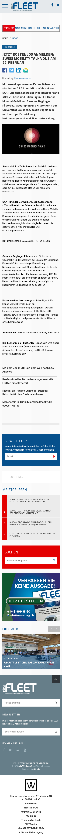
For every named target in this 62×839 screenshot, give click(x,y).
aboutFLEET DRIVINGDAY (31, 828)
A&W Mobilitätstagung (31, 832)
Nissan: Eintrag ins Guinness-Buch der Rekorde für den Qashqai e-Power (31, 523)
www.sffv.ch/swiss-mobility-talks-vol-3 (38, 332)
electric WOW (31, 807)
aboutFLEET (31, 803)
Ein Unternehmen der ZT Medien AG (31, 796)
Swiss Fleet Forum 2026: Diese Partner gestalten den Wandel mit (30, 512)
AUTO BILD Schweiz (31, 812)
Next (57, 629)
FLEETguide (31, 824)
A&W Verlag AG (25, 766)
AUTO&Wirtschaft (31, 799)
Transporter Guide (31, 820)
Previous (51, 629)
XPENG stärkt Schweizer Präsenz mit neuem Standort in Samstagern (30, 500)
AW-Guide (31, 816)
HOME (5, 38)
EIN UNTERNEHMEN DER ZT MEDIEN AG (31, 763)
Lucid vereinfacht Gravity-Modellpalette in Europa (32, 534)
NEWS (15, 38)
